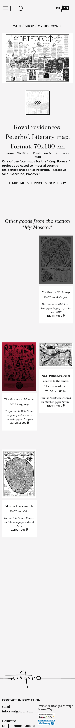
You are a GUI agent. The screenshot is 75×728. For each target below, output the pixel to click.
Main (17, 26)
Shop (29, 26)
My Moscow (48, 26)
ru (58, 8)
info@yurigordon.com (17, 711)
